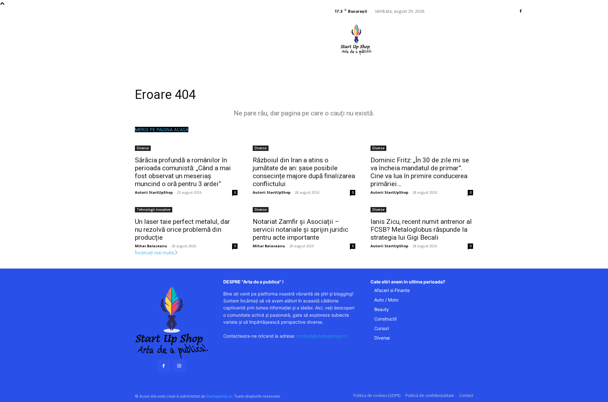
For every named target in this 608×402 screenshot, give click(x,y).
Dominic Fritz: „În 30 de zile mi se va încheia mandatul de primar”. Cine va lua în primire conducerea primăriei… (419, 172)
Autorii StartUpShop (154, 192)
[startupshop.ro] (171, 322)
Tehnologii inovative (153, 209)
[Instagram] (179, 366)
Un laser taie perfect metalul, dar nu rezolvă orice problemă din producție (182, 229)
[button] (395, 59)
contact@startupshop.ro (321, 336)
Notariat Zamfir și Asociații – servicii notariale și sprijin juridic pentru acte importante (300, 229)
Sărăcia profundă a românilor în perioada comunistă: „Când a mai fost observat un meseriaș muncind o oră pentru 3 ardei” (183, 172)
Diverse (143, 148)
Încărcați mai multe (154, 252)
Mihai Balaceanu (151, 245)
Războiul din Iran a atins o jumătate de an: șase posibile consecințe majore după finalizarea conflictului (304, 172)
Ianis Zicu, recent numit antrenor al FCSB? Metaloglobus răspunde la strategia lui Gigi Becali (421, 229)
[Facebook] (520, 11)
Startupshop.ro (219, 396)
